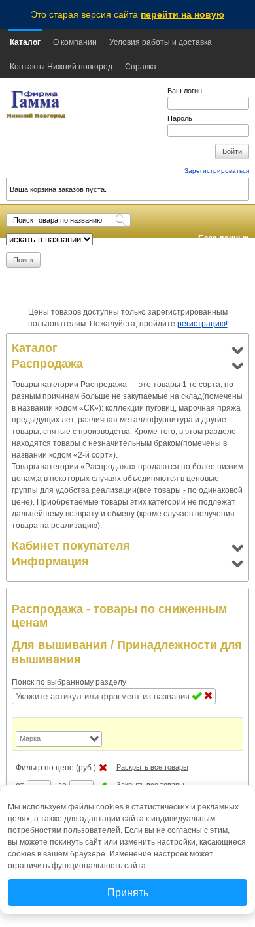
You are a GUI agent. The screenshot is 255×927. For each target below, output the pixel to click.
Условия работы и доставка (160, 42)
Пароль (179, 118)
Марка (30, 738)
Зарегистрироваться (216, 170)
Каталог (25, 42)
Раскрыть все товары (152, 767)
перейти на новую (182, 14)
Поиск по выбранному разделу (69, 682)
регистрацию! (202, 323)
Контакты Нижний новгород (61, 66)
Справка (140, 66)
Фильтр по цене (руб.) (56, 767)
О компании (75, 42)
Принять (127, 892)
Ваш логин (184, 91)
